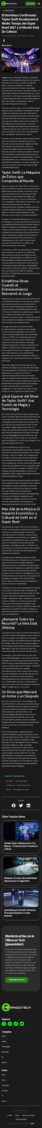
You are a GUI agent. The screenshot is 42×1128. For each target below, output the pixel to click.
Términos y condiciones (28, 1115)
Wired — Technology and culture (17, 789)
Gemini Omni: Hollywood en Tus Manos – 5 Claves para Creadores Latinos (21, 846)
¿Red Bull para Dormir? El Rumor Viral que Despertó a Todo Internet (20, 913)
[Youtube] (22, 1024)
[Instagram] (10, 1024)
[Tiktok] (16, 1024)
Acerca (4, 1062)
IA (2, 1057)
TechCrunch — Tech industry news (18, 785)
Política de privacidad (21, 1119)
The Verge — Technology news (16, 781)
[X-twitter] (4, 1024)
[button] (39, 3)
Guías (4, 1041)
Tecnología (6, 1047)
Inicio (4, 1036)
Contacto (9, 1115)
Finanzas (5, 1052)
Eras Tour (35, 219)
